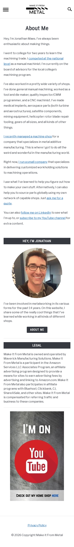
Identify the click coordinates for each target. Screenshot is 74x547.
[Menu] (5, 10)
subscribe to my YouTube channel (43, 218)
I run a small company (32, 162)
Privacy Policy (37, 525)
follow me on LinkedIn (36, 212)
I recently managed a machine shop (28, 136)
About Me (37, 329)
